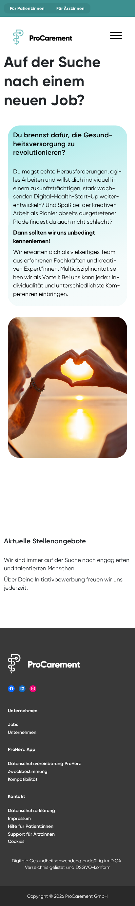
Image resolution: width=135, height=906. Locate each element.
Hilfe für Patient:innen (30, 826)
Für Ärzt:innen (70, 8)
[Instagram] (32, 688)
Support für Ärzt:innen (31, 834)
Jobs (13, 724)
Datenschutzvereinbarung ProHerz (44, 763)
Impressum (19, 818)
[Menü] (116, 36)
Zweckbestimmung (28, 771)
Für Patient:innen (27, 8)
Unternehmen (22, 732)
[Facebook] (11, 688)
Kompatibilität (22, 779)
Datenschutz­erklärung (31, 810)
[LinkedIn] (22, 688)
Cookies (16, 841)
